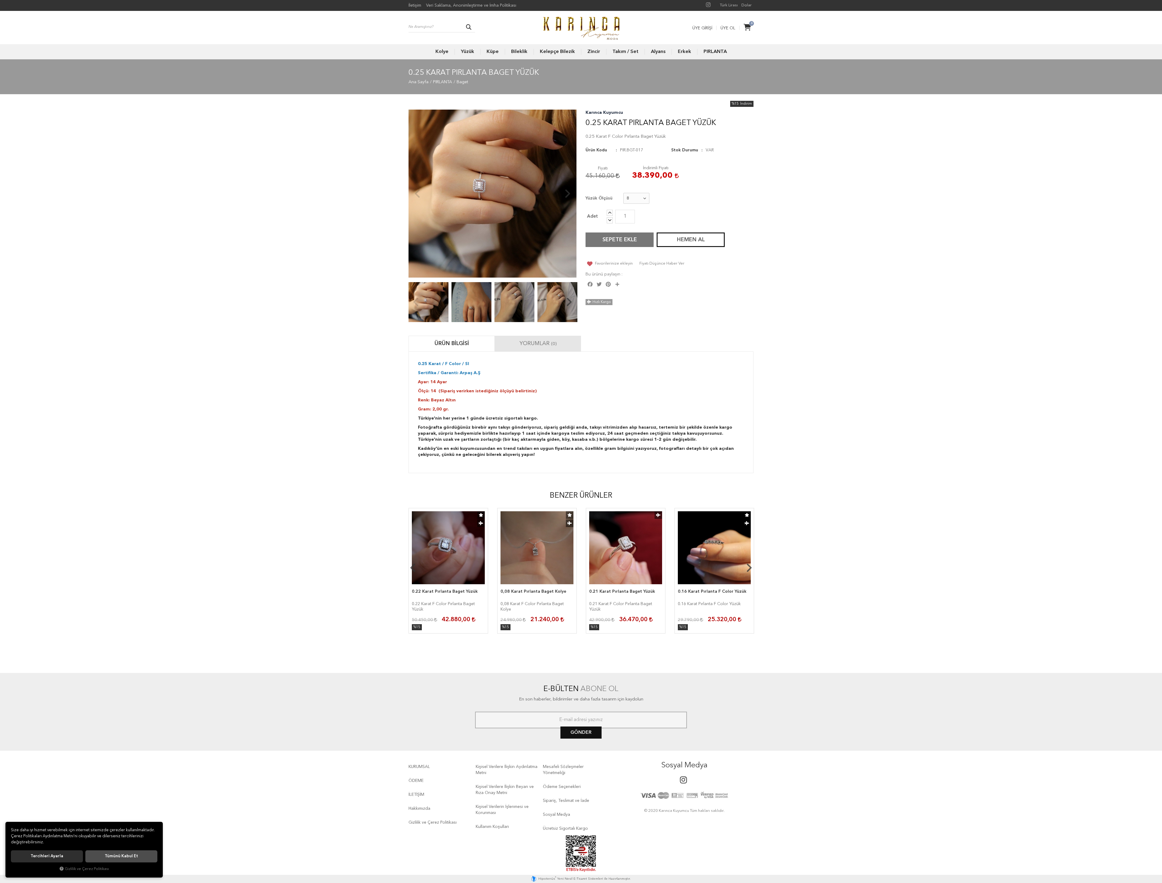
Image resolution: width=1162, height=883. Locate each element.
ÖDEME (416, 781)
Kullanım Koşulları (492, 827)
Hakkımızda (419, 808)
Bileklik (519, 51)
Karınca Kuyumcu (604, 112)
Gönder (581, 732)
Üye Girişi (702, 28)
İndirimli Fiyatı (655, 168)
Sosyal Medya (556, 814)
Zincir (593, 51)
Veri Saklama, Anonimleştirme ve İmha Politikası (471, 5)
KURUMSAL (419, 767)
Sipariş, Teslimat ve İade (566, 801)
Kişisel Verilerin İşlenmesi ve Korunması (502, 810)
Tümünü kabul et (121, 856)
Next (567, 194)
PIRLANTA (715, 51)
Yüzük (467, 51)
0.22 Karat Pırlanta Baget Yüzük (445, 591)
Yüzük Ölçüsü (599, 198)
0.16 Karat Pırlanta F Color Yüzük (712, 591)
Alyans (658, 51)
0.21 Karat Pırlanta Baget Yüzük (622, 591)
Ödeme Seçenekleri (562, 787)
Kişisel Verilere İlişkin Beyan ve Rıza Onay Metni (505, 790)
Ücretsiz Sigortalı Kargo (565, 828)
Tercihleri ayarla (47, 856)
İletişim (415, 5)
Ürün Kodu (596, 150)
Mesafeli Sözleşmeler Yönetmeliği (563, 770)
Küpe (493, 51)
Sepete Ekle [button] (619, 239)
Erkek (684, 51)
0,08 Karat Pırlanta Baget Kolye (533, 591)
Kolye (441, 51)
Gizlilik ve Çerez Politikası (433, 822)
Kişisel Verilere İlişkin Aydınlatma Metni (506, 770)
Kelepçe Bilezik (557, 51)
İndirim (746, 104)
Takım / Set (625, 51)
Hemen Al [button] (691, 239)
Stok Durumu (684, 150)
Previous (418, 194)
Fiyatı (603, 168)
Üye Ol (728, 28)
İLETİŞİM (416, 794)
